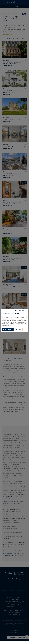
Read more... (10, 325)
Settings (18, 329)
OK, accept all (7, 329)
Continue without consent (20, 310)
